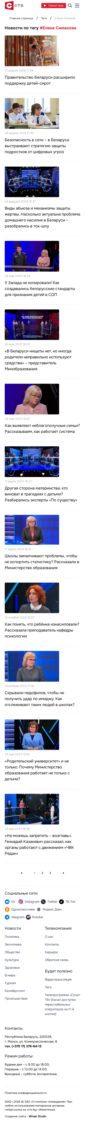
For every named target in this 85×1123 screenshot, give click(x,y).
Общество (12, 952)
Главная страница (21, 18)
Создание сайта (15, 1116)
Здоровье (12, 968)
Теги (44, 18)
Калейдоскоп (15, 991)
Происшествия (16, 998)
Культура (12, 960)
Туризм (10, 983)
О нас (49, 937)
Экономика (13, 944)
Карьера (51, 952)
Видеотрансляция (58, 979)
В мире (10, 975)
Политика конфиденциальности (25, 1093)
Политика (12, 937)
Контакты (52, 944)
